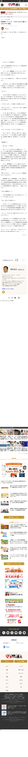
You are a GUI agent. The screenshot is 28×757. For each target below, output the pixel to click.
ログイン (7, 661)
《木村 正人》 (24, 235)
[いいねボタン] (17, 260)
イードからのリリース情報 (19, 697)
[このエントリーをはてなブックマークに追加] (19, 298)
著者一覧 (6, 694)
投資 (20, 8)
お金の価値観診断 (13, 8)
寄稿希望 (21, 694)
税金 (21, 676)
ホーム (7, 666)
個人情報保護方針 (8, 697)
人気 (2, 8)
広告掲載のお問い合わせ (8, 696)
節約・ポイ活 (24, 9)
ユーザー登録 (20, 661)
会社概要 (12, 697)
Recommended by (22, 453)
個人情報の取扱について (21, 696)
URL (3, 292)
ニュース (6, 8)
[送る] (15, 298)
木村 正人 (13, 269)
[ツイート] (9, 298)
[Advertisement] (14, 363)
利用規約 (14, 696)
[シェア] (12, 298)
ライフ (7, 683)
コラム (21, 683)
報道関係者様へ (11, 694)
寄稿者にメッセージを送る (8, 288)
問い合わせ (17, 694)
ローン (7, 680)
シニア (7, 673)
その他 (7, 690)
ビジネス (21, 680)
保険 (7, 676)
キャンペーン (21, 673)
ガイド (7, 687)
